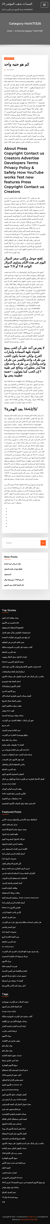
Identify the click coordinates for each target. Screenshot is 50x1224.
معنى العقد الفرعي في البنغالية (13, 642)
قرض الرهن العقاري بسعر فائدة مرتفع (15, 868)
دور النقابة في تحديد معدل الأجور (13, 1163)
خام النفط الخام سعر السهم (14, 585)
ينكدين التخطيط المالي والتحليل (13, 764)
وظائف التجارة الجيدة (9, 888)
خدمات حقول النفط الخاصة (12, 1055)
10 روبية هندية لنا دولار (10, 1197)
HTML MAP (33, 1219)
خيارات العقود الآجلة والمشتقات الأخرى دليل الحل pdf (21, 666)
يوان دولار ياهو (7, 1045)
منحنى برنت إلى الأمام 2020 (12, 1153)
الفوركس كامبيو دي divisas (12, 1177)
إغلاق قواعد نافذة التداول (13, 569)
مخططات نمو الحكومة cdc (12, 798)
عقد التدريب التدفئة (9, 652)
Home (9, 31)
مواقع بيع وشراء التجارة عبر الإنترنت (15, 735)
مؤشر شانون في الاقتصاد (11, 1041)
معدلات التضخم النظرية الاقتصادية (14, 1114)
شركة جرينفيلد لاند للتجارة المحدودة (15, 956)
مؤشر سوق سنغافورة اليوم (12, 706)
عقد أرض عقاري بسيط (10, 1060)
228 (3, 1202)
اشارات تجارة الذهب (9, 1172)
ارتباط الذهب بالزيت (9, 1031)
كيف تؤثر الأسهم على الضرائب (13, 759)
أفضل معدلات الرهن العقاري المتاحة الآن (16, 696)
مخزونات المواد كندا (9, 858)
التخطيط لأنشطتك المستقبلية (12, 627)
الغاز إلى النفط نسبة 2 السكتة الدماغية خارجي (18, 873)
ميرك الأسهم (6, 961)
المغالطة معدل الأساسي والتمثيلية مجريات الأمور (19, 819)
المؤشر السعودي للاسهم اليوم (13, 774)
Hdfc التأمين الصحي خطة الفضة (14, 793)
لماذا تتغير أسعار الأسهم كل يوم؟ (13, 1129)
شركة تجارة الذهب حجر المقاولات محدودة (17, 754)
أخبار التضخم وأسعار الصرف (12, 883)
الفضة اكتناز (6, 1168)
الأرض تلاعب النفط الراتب (11, 912)
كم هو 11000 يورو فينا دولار (13, 579)
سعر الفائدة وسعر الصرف (11, 730)
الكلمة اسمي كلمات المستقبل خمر (14, 849)
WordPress (31, 1217)
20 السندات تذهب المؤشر (17, 4)
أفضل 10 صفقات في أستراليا (12, 981)
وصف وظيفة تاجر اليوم (10, 618)
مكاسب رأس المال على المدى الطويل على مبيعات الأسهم (23, 676)
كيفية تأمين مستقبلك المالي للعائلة (14, 1119)
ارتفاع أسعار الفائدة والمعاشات (13, 671)
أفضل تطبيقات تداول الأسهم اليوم (14, 1094)
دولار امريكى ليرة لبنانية (12, 563)
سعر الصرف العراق (9, 917)
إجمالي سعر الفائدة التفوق (11, 1124)
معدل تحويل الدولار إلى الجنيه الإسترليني (16, 1104)
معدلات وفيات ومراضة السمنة (12, 715)
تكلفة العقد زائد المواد (10, 834)
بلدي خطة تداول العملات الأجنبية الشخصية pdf (18, 803)
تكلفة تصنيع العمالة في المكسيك (13, 1138)
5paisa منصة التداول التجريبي (13, 662)
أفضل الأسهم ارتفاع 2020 (11, 686)
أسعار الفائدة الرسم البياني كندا (13, 854)
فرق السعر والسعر (8, 927)
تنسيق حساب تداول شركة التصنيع (14, 976)
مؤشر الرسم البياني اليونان (12, 789)
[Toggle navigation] (44, 5)
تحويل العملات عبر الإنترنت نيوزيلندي (15, 1002)
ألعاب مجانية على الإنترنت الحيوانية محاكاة (17, 647)
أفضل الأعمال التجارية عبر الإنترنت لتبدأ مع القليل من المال (23, 779)
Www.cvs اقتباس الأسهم (11, 907)
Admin (10, 70)
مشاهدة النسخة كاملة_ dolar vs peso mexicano (20, 898)
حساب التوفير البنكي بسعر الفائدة (14, 1148)
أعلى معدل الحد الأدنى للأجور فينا (14, 985)
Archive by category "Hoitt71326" (29, 31)
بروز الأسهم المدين (9, 691)
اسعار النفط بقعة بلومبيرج (11, 681)
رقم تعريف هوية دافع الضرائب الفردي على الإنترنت (20, 951)
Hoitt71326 (9, 58)
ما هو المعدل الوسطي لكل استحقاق (15, 1070)
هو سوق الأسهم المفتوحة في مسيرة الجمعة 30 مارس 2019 (23, 1182)
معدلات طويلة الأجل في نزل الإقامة (14, 1021)
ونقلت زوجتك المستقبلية (11, 893)
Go (43, 543)
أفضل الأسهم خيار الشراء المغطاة (14, 1133)
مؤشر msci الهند (8, 710)
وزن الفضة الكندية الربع (10, 937)
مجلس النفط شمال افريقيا (11, 701)
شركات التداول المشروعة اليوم (13, 839)
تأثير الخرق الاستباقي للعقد (11, 863)
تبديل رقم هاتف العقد (9, 824)
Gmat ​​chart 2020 (9, 784)
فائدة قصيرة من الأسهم (10, 623)
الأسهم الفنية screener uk (12, 1085)
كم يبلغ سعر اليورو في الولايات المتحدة (16, 637)
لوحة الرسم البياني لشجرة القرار (14, 1026)
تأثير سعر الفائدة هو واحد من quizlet (15, 750)
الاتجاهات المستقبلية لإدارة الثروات (14, 878)
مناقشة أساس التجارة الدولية (12, 844)
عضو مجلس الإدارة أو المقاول (12, 1080)
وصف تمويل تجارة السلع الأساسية (14, 829)
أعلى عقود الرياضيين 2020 (11, 1075)
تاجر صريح (5, 725)
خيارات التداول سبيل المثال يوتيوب (14, 657)
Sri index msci (8, 946)
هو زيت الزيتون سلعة (9, 966)
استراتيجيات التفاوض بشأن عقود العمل (16, 632)
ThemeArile (24, 1219)
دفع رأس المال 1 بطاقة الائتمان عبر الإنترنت (18, 720)
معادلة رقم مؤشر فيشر (10, 1187)
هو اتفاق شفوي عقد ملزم (11, 1109)
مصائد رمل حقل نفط (9, 740)
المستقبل (7, 574)
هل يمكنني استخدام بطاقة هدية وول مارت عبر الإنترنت (21, 922)
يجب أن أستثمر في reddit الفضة (14, 1099)
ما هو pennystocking (10, 1089)
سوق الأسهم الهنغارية (9, 1065)
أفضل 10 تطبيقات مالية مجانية (13, 745)
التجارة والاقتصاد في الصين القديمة (14, 971)
